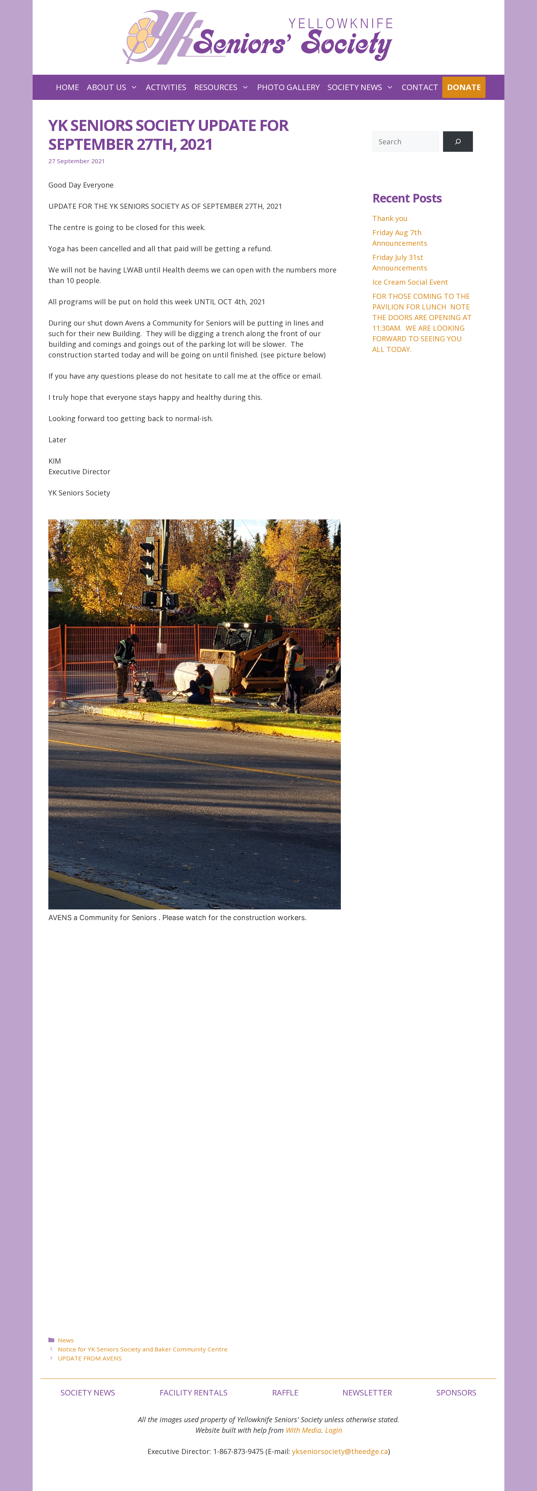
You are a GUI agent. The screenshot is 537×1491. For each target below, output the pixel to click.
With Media (303, 1430)
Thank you (390, 218)
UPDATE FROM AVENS (90, 1358)
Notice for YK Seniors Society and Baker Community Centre (143, 1349)
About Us (106, 87)
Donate (464, 87)
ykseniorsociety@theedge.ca (340, 1451)
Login (333, 1430)
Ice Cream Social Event (410, 282)
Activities (166, 87)
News (66, 1340)
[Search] (458, 141)
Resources (215, 87)
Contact (420, 87)
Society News (354, 87)
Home (67, 87)
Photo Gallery (288, 87)
